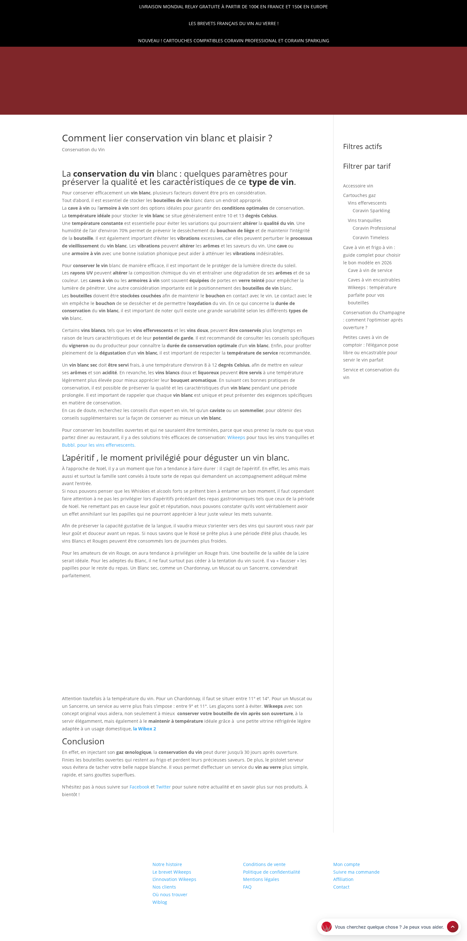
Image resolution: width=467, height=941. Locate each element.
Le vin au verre (313, 106)
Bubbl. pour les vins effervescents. (99, 445)
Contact (341, 887)
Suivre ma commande (356, 872)
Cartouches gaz (217, 106)
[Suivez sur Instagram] (58, 55)
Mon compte (346, 864)
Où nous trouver (169, 894)
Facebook (139, 787)
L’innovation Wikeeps (174, 879)
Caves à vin (266, 106)
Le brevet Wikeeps (171, 872)
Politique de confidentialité (271, 872)
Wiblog (159, 902)
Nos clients (164, 887)
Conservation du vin (161, 106)
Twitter (163, 787)
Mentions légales (261, 879)
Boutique (115, 106)
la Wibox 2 (144, 729)
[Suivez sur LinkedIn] (36, 55)
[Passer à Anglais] (349, 107)
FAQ (247, 887)
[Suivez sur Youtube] (68, 55)
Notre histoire (167, 864)
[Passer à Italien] (361, 107)
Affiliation (343, 879)
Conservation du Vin (83, 149)
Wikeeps (237, 437)
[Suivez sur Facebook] (47, 55)
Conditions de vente (264, 864)
